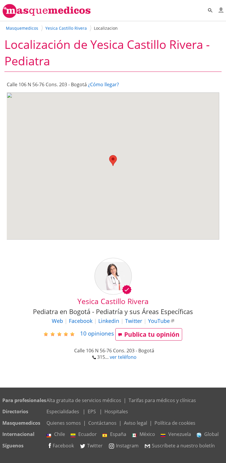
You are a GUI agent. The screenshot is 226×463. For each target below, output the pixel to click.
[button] (113, 160)
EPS (92, 411)
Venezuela (179, 434)
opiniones (97, 333)
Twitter (133, 320)
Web (57, 320)
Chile (59, 434)
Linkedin (108, 320)
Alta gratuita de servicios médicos (83, 400)
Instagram (127, 445)
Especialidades (62, 411)
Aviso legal (135, 423)
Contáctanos (102, 423)
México (147, 434)
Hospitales (116, 411)
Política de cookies (174, 423)
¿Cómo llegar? (103, 84)
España (118, 434)
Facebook (80, 320)
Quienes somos (63, 423)
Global (211, 434)
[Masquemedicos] (46, 15)
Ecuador (87, 434)
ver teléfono (123, 357)
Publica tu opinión (152, 334)
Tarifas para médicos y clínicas (162, 400)
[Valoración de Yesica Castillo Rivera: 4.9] (61, 334)
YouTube (159, 320)
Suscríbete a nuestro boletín (183, 445)
